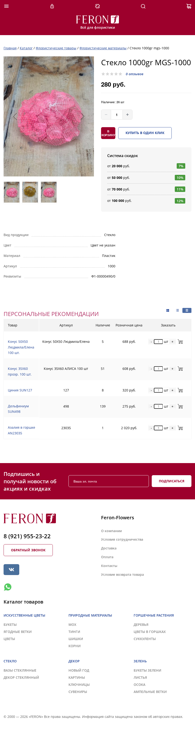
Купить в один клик (145, 132)
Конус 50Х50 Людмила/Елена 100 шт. (21, 347)
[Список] (186, 310)
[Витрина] (167, 310)
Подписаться (171, 481)
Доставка (109, 548)
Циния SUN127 (20, 390)
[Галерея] (177, 310)
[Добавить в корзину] (179, 341)
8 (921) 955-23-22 (27, 536)
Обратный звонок (28, 550)
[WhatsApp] (8, 587)
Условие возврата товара (122, 574)
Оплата (107, 557)
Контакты (109, 565)
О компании (111, 531)
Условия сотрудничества (122, 539)
